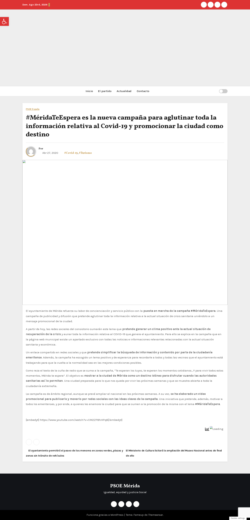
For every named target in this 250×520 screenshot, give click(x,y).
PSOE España (32, 109)
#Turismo (85, 153)
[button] (215, 91)
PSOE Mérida (125, 486)
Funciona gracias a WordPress (105, 514)
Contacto (143, 91)
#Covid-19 (71, 153)
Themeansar (155, 514)
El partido (105, 91)
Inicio (89, 91)
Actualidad (124, 91)
